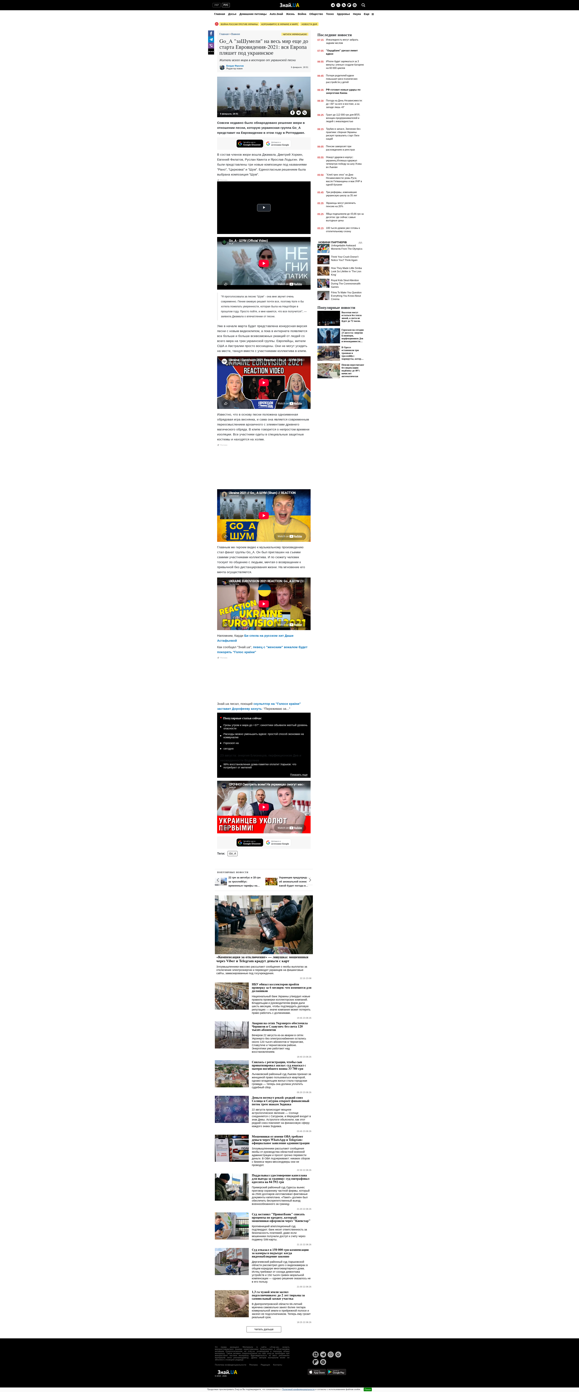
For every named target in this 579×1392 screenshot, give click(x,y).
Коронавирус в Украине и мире (279, 24)
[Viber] (338, 5)
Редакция (265, 1365)
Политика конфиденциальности (230, 1365)
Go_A (232, 853)
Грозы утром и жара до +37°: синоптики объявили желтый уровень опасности (265, 727)
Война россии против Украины (239, 24)
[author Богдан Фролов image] (222, 67)
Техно (330, 14)
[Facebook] (211, 33)
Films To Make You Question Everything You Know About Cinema (346, 295)
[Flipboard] (349, 5)
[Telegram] (333, 5)
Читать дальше (264, 1329)
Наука (357, 14)
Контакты (277, 1365)
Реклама (253, 1365)
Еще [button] (367, 14)
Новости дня (309, 24)
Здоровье (343, 14)
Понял (368, 1389)
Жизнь (290, 14)
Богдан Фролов (235, 66)
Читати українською (295, 34)
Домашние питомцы (253, 14)
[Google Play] (336, 1371)
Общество (316, 14)
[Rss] (344, 5)
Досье (232, 14)
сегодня (228, 748)
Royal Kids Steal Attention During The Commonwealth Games (346, 283)
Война (302, 14)
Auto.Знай (276, 14)
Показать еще (299, 774)
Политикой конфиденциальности (298, 1389)
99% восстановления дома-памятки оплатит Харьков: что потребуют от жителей (259, 766)
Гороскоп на (231, 743)
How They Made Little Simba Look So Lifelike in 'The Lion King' (346, 271)
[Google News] (338, 1354)
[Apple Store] (317, 1371)
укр (216, 5)
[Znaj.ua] (289, 5)
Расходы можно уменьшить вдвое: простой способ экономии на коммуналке (263, 736)
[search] (363, 5)
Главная (219, 14)
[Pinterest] (355, 5)
